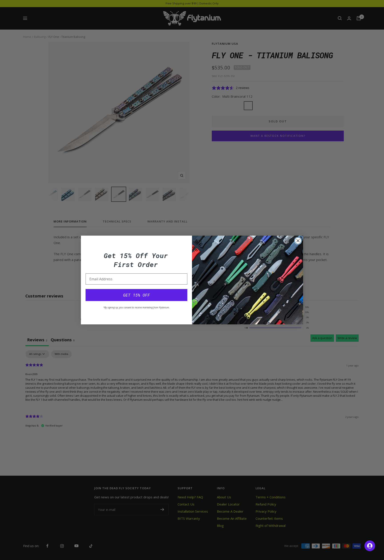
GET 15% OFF (136, 295)
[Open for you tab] (369, 545)
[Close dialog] (298, 240)
